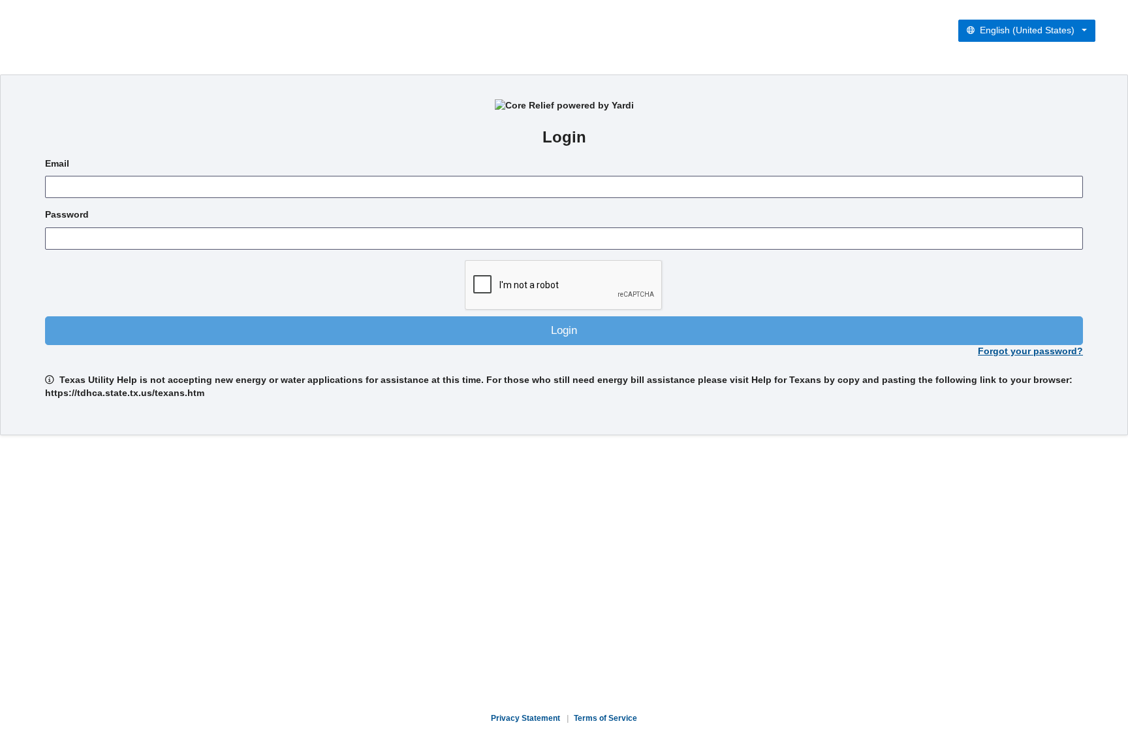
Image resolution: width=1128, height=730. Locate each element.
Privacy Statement (525, 718)
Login (564, 330)
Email (57, 164)
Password (67, 215)
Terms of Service (605, 718)
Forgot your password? (1030, 351)
